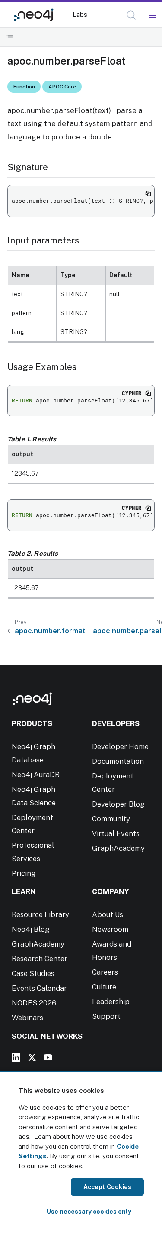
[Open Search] (132, 15)
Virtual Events (116, 833)
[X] (32, 1057)
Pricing (24, 873)
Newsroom (110, 929)
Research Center (39, 958)
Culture (104, 986)
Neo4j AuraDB (36, 774)
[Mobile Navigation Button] (152, 15)
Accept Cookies (107, 1186)
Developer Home (120, 746)
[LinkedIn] (16, 1057)
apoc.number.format (50, 630)
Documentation (118, 761)
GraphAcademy (118, 848)
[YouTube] (48, 1057)
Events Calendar (39, 988)
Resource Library (40, 914)
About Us (107, 914)
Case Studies (33, 973)
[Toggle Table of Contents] (9, 37)
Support (106, 1016)
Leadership (111, 1001)
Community (111, 818)
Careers (105, 972)
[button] (132, 15)
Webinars (27, 1017)
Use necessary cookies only (89, 1211)
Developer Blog (118, 804)
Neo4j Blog (31, 929)
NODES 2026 (34, 1002)
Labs (80, 14)
